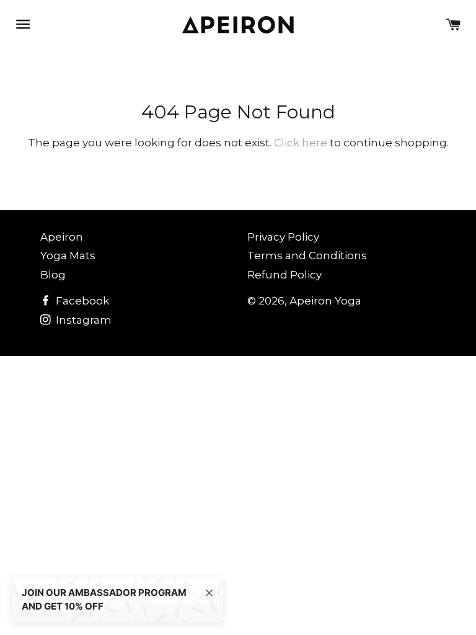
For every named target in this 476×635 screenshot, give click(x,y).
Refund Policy (284, 275)
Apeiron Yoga (325, 301)
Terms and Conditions (307, 255)
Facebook (81, 301)
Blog (53, 275)
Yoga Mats (67, 255)
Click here (300, 142)
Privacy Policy (283, 237)
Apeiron (61, 237)
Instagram (82, 320)
